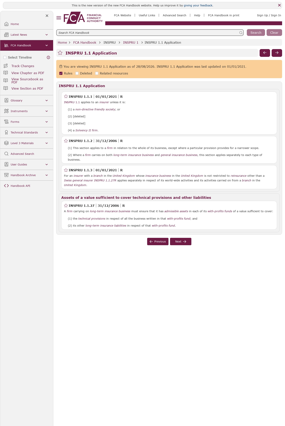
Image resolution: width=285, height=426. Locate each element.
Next (178, 241)
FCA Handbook (84, 42)
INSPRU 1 (131, 42)
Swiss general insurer (78, 180)
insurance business (158, 175)
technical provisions (91, 218)
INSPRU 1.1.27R (105, 180)
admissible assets (176, 211)
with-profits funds (220, 211)
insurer (104, 102)
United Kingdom (124, 175)
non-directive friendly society (95, 109)
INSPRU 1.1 (72, 102)
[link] (83, 18)
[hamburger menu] (58, 18)
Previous (160, 241)
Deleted (86, 73)
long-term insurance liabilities (106, 225)
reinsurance (238, 175)
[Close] (279, 5)
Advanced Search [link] (174, 15)
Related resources (114, 73)
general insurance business (179, 155)
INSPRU (109, 42)
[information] (48, 57)
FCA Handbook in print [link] (223, 15)
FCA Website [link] (122, 15)
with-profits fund (178, 218)
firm (110, 148)
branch (98, 175)
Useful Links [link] (147, 15)
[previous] (265, 53)
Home (62, 42)
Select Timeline (20, 57)
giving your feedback (198, 5)
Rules (68, 73)
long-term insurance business (133, 155)
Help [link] (197, 15)
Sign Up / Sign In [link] (269, 15)
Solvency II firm (86, 130)
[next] (277, 53)
